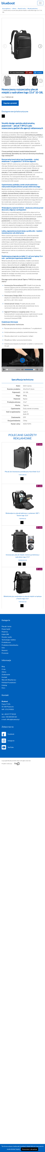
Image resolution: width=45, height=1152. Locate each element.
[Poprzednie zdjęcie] (4, 81)
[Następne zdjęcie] (40, 81)
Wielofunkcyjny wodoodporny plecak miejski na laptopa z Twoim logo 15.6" (23, 597)
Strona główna (6, 8)
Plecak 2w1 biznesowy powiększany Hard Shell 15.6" (22, 471)
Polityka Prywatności (9, 682)
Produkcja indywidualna (10, 645)
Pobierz (39, 72)
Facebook (11, 734)
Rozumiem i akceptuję (29, 1149)
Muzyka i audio (7, 637)
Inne (3, 648)
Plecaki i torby (22, 8)
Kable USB (5, 634)
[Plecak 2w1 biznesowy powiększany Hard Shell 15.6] (22, 458)
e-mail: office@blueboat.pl (10, 719)
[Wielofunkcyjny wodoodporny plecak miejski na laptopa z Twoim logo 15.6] (22, 582)
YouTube (11, 747)
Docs (3, 688)
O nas (3, 669)
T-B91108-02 (22, 475)
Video (30, 72)
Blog (3, 666)
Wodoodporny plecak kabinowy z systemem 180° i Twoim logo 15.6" (23, 514)
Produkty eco (6, 642)
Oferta (14, 8)
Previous (4, 46)
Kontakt (4, 677)
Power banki (6, 629)
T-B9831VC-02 (22, 560)
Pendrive (5, 632)
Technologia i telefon (9, 640)
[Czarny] (4, 116)
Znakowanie (6, 674)
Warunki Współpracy (9, 680)
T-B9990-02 (22, 518)
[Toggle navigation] (40, 3)
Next (40, 46)
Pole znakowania (18, 72)
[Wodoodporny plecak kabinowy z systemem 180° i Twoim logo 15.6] (22, 499)
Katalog (4, 685)
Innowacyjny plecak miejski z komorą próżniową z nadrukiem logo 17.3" (22, 556)
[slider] (10, 370)
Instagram (11, 741)
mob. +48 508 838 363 (9, 717)
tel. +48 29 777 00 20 (9, 714)
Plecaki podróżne (32, 8)
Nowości (5, 650)
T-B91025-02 (22, 602)
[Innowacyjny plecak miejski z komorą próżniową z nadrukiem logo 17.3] (22, 541)
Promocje (5, 653)
